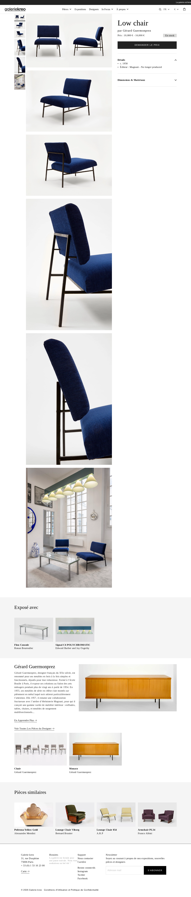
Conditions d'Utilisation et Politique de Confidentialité (71, 890)
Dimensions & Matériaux (131, 80)
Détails (121, 60)
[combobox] (176, 9)
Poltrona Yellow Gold (26, 830)
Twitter (81, 875)
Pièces (65, 9)
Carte (24, 871)
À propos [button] (120, 9)
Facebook (83, 878)
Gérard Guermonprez (137, 30)
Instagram (83, 871)
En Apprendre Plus (24, 720)
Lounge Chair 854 (107, 830)
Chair (17, 768)
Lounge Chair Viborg (67, 830)
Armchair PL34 (146, 830)
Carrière (82, 862)
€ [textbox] (174, 9)
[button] (166, 9)
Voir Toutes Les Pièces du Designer (33, 728)
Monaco (73, 768)
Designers (94, 9)
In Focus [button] (106, 9)
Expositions (80, 9)
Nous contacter (85, 858)
